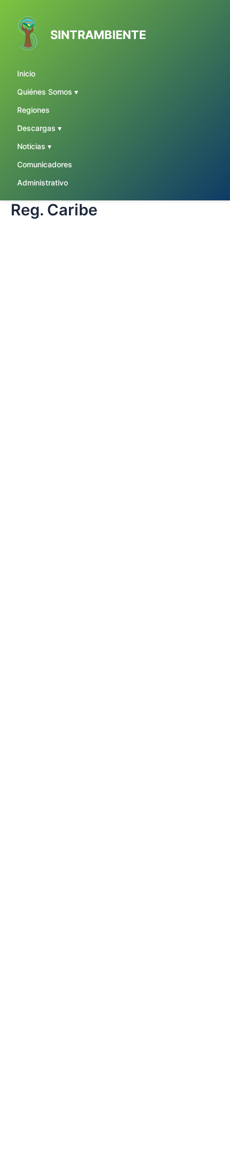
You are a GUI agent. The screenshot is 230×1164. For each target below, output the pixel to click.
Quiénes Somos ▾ (47, 91)
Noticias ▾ (34, 146)
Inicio (26, 73)
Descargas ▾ (39, 128)
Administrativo (42, 182)
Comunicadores (44, 164)
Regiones (33, 109)
